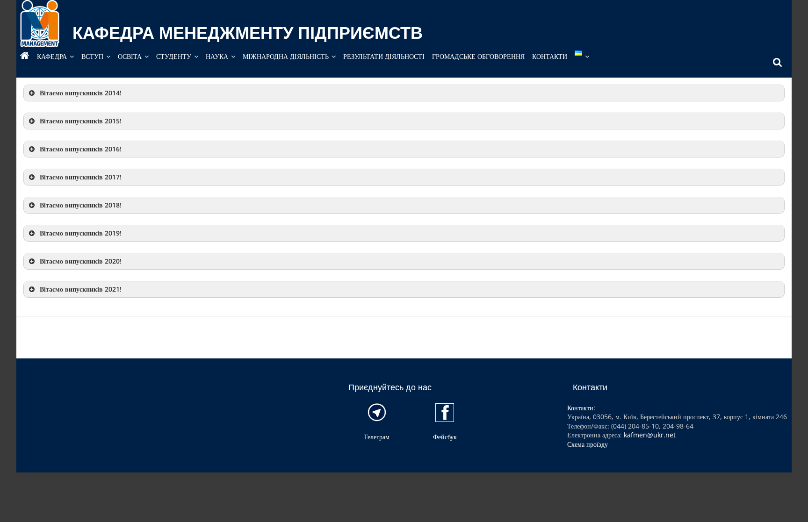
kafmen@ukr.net (650, 434)
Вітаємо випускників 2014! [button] (81, 92)
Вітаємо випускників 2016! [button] (81, 148)
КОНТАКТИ (549, 56)
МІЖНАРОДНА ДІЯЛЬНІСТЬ (286, 56)
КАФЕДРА (52, 56)
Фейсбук (445, 436)
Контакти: (581, 407)
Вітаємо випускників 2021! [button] (81, 289)
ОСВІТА (130, 56)
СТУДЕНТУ (173, 56)
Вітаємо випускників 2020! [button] (81, 261)
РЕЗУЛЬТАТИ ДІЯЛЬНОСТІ (384, 56)
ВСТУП (92, 56)
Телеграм (377, 436)
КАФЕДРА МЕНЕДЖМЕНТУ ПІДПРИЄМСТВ (247, 33)
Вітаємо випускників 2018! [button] (81, 204)
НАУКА (217, 56)
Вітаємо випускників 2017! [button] (81, 176)
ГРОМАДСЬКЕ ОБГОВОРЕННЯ (478, 56)
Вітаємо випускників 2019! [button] (81, 233)
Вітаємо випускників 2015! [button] (81, 120)
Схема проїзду (587, 444)
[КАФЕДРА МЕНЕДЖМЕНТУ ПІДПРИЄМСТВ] (24, 56)
